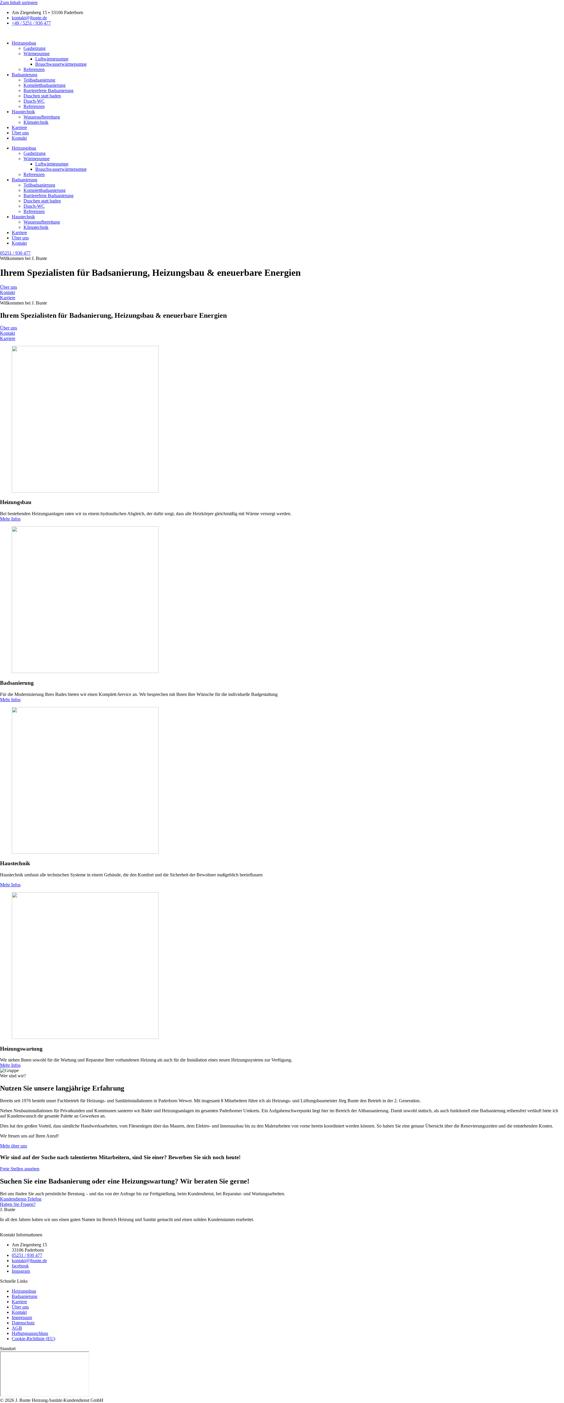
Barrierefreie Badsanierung (48, 90)
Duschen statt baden (42, 95)
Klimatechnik (36, 122)
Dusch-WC (34, 101)
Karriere (19, 127)
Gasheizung (35, 48)
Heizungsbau (24, 42)
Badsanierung (24, 74)
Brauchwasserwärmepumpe (61, 64)
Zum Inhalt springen (19, 2)
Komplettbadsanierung (45, 85)
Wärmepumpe (37, 53)
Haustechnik (23, 111)
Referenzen (34, 69)
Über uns (20, 132)
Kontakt (19, 138)
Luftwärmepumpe (51, 58)
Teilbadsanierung (39, 79)
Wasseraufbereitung (42, 116)
